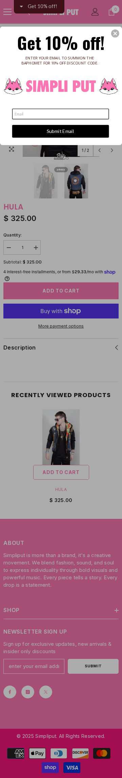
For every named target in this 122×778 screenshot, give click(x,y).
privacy (61, 169)
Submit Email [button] (60, 131)
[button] (115, 33)
